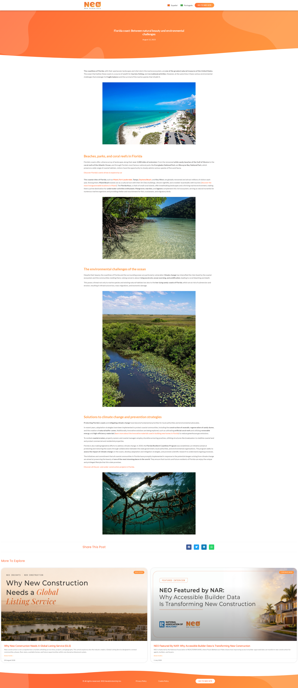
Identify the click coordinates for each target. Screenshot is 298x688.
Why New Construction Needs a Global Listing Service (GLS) (37, 646)
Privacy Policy (141, 681)
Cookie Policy (163, 681)
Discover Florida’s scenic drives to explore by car (103, 172)
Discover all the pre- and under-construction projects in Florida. (109, 467)
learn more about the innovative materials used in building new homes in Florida (147, 433)
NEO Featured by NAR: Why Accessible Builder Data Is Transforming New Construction (202, 646)
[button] (188, 547)
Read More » (8, 656)
